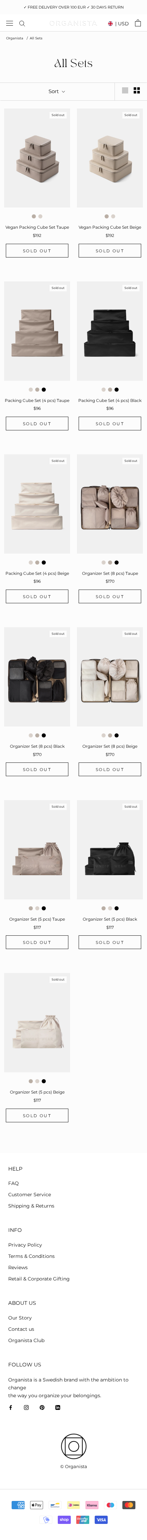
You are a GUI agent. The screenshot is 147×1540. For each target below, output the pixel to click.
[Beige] (40, 216)
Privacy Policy (25, 1245)
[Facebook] (10, 1407)
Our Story (20, 1318)
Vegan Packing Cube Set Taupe (37, 227)
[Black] (44, 390)
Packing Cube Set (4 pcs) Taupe (37, 400)
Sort (54, 91)
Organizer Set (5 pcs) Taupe (37, 919)
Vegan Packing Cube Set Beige (110, 227)
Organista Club (26, 1340)
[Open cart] (138, 23)
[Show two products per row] (137, 90)
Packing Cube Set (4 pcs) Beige (37, 573)
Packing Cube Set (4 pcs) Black (110, 400)
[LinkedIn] (57, 1407)
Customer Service (29, 1194)
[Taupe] (34, 216)
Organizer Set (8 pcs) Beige (109, 746)
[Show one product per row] (125, 90)
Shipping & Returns (31, 1206)
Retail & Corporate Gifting (39, 1279)
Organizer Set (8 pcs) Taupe (110, 573)
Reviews (18, 1267)
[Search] (22, 23)
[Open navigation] (9, 22)
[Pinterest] (42, 1407)
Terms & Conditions (31, 1256)
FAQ (13, 1183)
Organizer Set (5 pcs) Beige (37, 1092)
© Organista (73, 1466)
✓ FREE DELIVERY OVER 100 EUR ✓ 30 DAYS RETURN (74, 7)
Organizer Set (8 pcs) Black (37, 746)
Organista (14, 38)
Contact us (21, 1329)
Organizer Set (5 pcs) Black (110, 919)
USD (122, 24)
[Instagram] (26, 1407)
